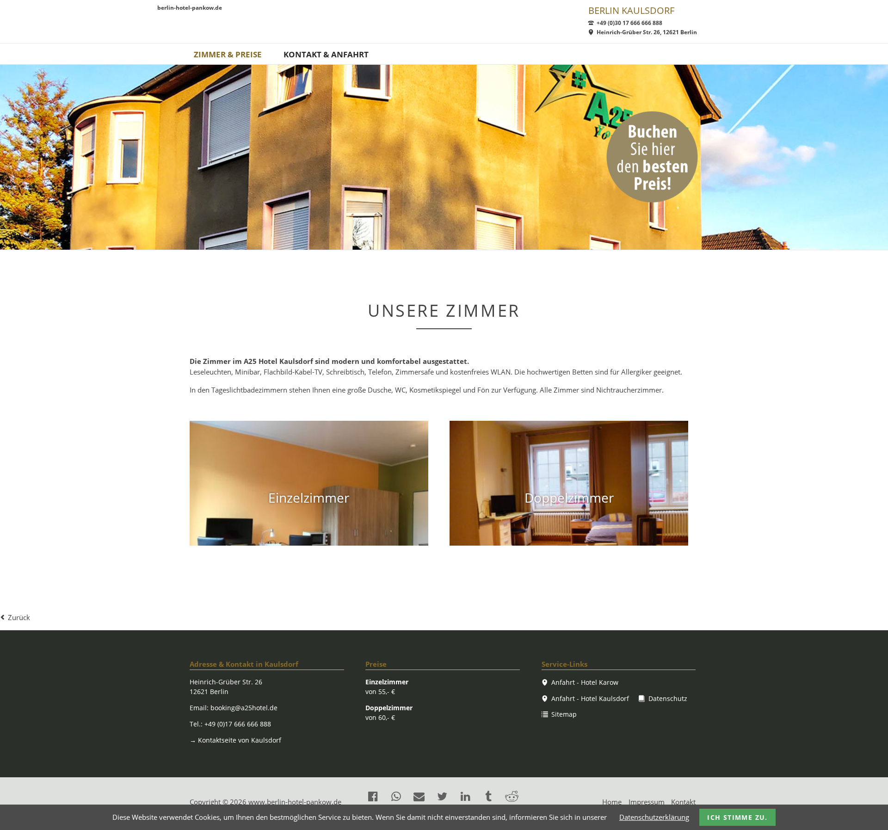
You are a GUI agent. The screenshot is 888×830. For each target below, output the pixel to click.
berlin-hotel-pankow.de (189, 8)
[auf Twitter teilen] (442, 796)
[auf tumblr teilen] (488, 796)
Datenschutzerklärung (654, 817)
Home (612, 801)
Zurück (19, 617)
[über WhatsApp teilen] (395, 796)
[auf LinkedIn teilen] (465, 796)
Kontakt (683, 801)
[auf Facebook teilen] (372, 796)
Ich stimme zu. (737, 817)
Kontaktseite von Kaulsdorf (235, 740)
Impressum (647, 801)
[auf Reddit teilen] (511, 796)
